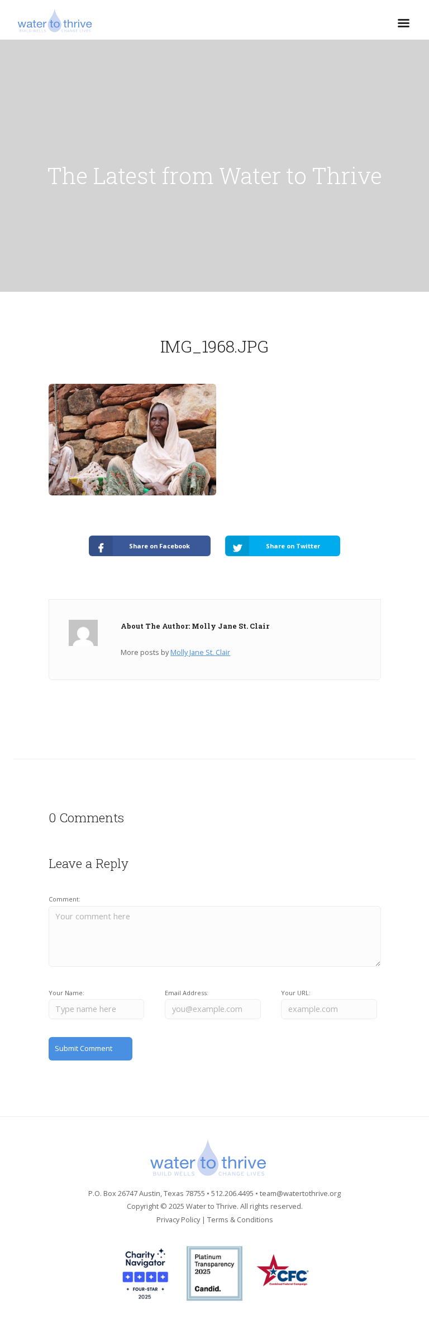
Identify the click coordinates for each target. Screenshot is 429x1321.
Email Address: (186, 993)
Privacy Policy (178, 1219)
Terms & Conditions (240, 1219)
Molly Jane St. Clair (200, 652)
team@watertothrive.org (300, 1193)
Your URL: (296, 993)
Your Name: (66, 993)
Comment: (64, 899)
